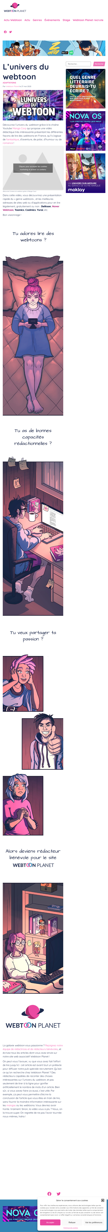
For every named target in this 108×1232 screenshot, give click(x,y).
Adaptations (9, 82)
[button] (102, 1200)
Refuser (72, 1222)
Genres (37, 20)
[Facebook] (5, 32)
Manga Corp (19, 128)
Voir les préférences (93, 1222)
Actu (27, 20)
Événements (52, 20)
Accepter (50, 1222)
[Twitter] (10, 32)
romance (8, 143)
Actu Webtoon (13, 20)
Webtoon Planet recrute (88, 20)
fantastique (12, 139)
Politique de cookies (70, 1228)
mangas (11, 1105)
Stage (66, 20)
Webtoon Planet (12, 86)
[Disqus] (33, 1153)
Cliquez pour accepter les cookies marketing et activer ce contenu (33, 168)
